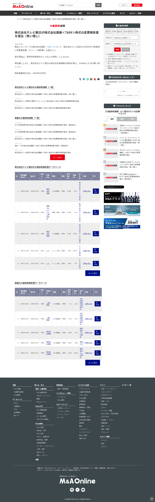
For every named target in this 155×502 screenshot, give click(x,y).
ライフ (122, 13)
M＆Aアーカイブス (43, 395)
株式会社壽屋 (47, 191)
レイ (47, 251)
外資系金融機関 (106, 398)
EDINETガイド (106, 395)
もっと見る (57, 157)
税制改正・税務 (42, 440)
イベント (104, 440)
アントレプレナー (63, 414)
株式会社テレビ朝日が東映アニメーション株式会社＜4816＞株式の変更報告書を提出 (47, 101)
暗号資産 (104, 404)
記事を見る (87, 191)
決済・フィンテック (108, 389)
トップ (19, 19)
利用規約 (76, 468)
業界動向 (82, 404)
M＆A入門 (39, 406)
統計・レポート (42, 455)
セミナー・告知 (135, 13)
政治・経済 (83, 435)
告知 (102, 443)
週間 (122, 119)
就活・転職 (105, 429)
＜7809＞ (68, 32)
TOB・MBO (83, 395)
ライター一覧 (126, 385)
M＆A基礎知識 (42, 410)
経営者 (81, 423)
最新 (112, 119)
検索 (98, 5)
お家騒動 (82, 413)
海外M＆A (82, 438)
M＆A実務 (39, 423)
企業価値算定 (41, 443)
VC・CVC (60, 417)
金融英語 (104, 423)
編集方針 (40, 468)
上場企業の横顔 (84, 420)
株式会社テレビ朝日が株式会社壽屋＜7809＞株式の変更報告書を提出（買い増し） (46, 94)
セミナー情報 (105, 436)
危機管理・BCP (84, 417)
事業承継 (58, 13)
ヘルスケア (83, 429)
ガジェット (105, 432)
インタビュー (62, 397)
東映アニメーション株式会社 (47, 212)
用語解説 (40, 413)
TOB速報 (17, 395)
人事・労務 (40, 449)
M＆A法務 (40, 427)
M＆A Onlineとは (49, 468)
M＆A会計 (40, 433)
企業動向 (82, 401)
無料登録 (137, 5)
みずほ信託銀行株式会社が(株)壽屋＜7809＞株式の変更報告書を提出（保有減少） (46, 125)
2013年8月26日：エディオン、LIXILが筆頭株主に (122, 83)
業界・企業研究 (41, 389)
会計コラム (40, 452)
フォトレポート (106, 392)
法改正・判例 (41, 430)
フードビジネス (84, 432)
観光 (80, 426)
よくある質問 (41, 416)
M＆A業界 (82, 398)
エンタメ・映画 (106, 410)
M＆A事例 (60, 400)
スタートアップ (92, 13)
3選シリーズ (105, 426)
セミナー (104, 446)
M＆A (16, 403)
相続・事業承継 (62, 389)
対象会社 (108, 38)
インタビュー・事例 (74, 13)
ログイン (124, 5)
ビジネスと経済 (109, 13)
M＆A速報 (17, 389)
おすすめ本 (105, 417)
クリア (125, 49)
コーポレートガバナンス (45, 446)
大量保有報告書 (84, 392)
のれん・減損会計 (43, 436)
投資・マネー (106, 401)
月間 (132, 119)
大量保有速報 (18, 392)
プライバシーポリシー (64, 468)
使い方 (16, 415)
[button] (118, 91)
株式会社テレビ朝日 (80, 191)
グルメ (103, 407)
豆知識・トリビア (107, 420)
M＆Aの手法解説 (42, 419)
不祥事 (81, 410)
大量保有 (17, 406)
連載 (37, 459)
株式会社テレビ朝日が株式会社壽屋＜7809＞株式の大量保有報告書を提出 (43, 108)
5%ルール (33, 50)
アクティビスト (84, 389)
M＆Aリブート (42, 402)
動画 (38, 399)
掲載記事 (102, 468)
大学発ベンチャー (63, 408)
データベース (27, 13)
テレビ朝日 (80, 251)
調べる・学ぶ (45, 13)
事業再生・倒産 (84, 407)
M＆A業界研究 (42, 392)
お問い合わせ (110, 468)
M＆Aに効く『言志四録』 (110, 413)
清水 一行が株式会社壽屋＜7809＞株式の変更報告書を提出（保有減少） (42, 145)
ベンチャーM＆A (63, 411)
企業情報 (17, 412)
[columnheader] (17, 176)
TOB (15, 409)
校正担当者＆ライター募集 (89, 468)
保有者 (108, 44)
